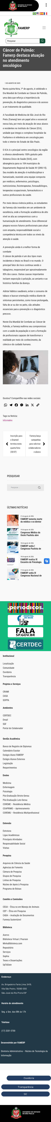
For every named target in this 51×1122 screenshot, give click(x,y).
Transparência (9, 676)
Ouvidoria (7, 672)
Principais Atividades (12, 839)
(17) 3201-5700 (8, 1030)
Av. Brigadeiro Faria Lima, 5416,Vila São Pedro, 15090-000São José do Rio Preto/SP (16, 988)
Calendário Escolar (11, 750)
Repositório (8, 947)
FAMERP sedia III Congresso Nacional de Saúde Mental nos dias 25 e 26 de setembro (31, 574)
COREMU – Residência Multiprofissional (21, 812)
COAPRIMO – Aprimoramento (16, 808)
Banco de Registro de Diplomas (17, 746)
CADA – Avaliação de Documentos (18, 915)
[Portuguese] (34, 13)
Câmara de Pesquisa (12, 871)
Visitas (6, 848)
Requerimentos (10, 767)
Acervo (6, 935)
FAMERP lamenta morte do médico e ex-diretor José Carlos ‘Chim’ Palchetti (31, 520)
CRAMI (6, 691)
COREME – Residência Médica (16, 804)
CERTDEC (7, 715)
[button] (44, 27)
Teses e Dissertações (12, 960)
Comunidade (8, 668)
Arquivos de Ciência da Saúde (16, 863)
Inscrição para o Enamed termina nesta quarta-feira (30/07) (14, 444)
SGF (4, 724)
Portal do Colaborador (13, 728)
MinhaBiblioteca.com (12, 943)
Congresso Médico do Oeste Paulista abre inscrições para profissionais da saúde (31, 534)
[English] (38, 13)
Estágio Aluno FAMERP (13, 755)
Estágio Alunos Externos (14, 759)
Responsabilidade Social (14, 843)
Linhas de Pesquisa (12, 880)
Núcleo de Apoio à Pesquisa (15, 884)
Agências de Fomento (13, 867)
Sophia (6, 956)
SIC (25, 1094)
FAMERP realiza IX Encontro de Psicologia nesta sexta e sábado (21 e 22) (32, 560)
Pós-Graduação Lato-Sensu (15, 800)
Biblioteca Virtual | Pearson (15, 939)
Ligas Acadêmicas (11, 835)
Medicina (7, 783)
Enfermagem (8, 787)
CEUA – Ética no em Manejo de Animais (21, 907)
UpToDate (7, 964)
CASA (5, 696)
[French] (45, 13)
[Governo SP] (20, 10)
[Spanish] (42, 13)
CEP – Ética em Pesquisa (14, 911)
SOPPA (6, 700)
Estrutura (7, 831)
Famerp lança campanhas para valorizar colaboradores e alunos (37, 444)
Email (5, 719)
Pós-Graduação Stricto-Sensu (16, 795)
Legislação (8, 763)
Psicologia (7, 791)
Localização (8, 663)
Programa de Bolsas (12, 888)
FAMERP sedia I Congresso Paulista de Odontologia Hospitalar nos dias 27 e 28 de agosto (31, 547)
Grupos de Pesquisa (12, 876)
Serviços (6, 952)
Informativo (7, 420)
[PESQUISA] (39, 487)
